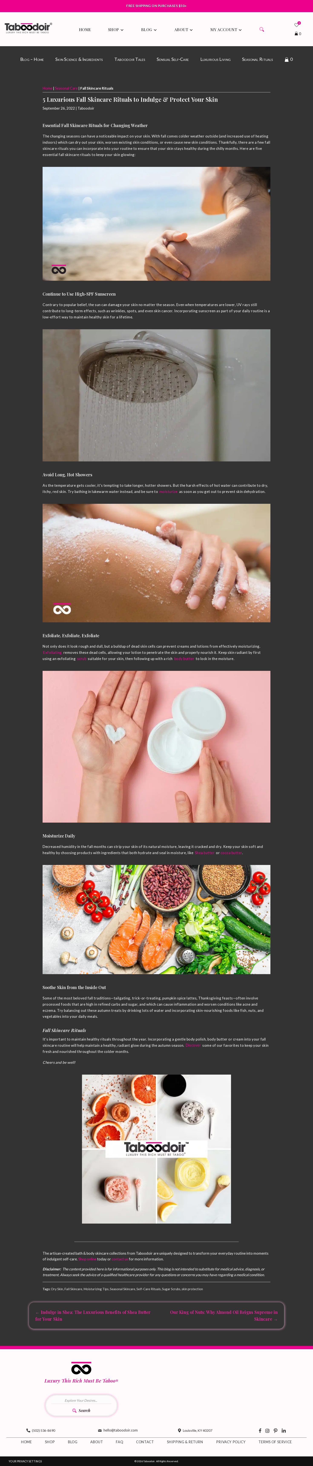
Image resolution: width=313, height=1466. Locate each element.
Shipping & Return (185, 1442)
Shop (50, 1442)
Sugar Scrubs (171, 1289)
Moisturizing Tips (96, 1289)
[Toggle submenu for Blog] (155, 29)
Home (47, 88)
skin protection (192, 1289)
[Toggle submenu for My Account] (240, 29)
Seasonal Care (66, 88)
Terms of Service (275, 1442)
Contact (145, 1442)
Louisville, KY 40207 (197, 1430)
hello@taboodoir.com (120, 1430)
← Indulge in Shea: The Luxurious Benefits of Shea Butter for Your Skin (93, 1315)
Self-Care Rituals (148, 1289)
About (96, 1442)
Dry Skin (57, 1289)
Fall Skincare (73, 1289)
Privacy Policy (231, 1442)
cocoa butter (231, 852)
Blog (72, 1442)
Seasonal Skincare (122, 1289)
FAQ (119, 1442)
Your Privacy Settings (25, 1461)
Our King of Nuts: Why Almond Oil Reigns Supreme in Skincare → (224, 1315)
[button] (262, 30)
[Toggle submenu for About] (191, 29)
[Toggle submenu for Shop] (122, 29)
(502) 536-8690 (43, 1430)
